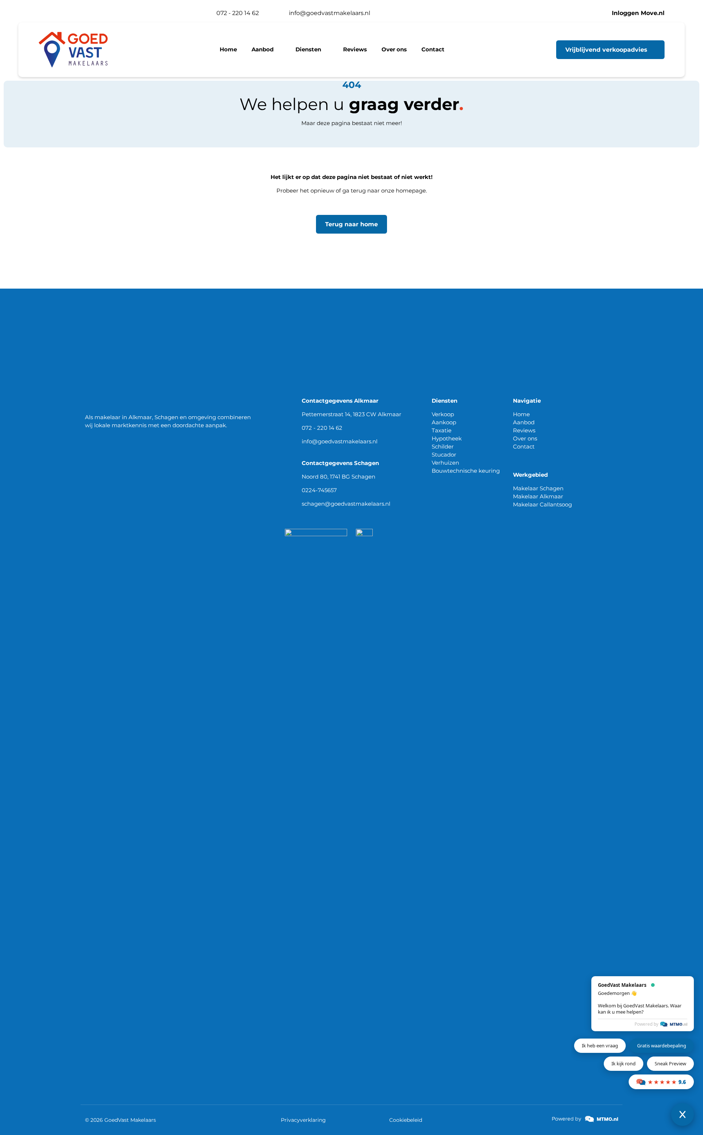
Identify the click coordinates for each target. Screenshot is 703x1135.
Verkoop (443, 414)
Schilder (443, 446)
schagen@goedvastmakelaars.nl (346, 503)
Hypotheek (447, 438)
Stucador (444, 454)
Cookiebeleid (405, 1120)
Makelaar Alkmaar (538, 496)
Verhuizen (445, 462)
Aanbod (524, 422)
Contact (524, 446)
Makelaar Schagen (538, 488)
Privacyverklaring (303, 1120)
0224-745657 (319, 490)
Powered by (646, 1024)
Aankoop (444, 422)
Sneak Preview (670, 1063)
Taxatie (441, 430)
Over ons (525, 438)
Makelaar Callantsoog (542, 504)
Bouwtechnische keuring (466, 470)
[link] (585, 1119)
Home (521, 414)
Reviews (524, 430)
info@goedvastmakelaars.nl (339, 441)
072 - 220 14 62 (322, 427)
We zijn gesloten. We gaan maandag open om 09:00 (121, 13)
